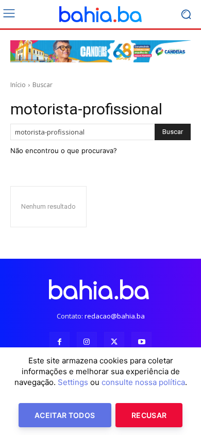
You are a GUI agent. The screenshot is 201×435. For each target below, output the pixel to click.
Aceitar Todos (65, 415)
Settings (73, 382)
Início (18, 84)
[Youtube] (141, 342)
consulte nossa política (143, 382)
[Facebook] (59, 342)
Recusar (148, 415)
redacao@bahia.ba (115, 316)
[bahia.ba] (100, 14)
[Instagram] (87, 342)
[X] (114, 342)
